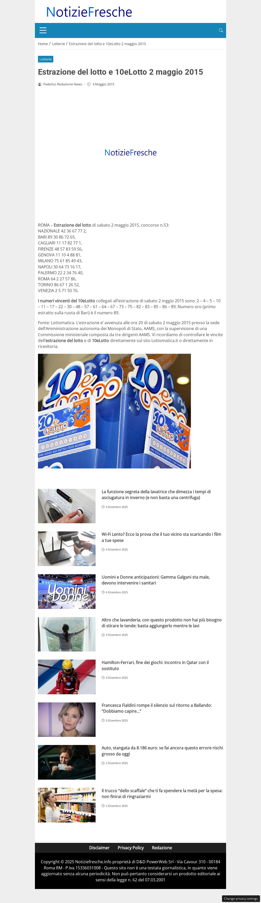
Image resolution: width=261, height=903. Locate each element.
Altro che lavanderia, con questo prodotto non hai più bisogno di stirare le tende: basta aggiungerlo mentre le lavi (162, 623)
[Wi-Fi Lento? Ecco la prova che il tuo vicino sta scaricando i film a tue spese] (67, 548)
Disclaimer (99, 847)
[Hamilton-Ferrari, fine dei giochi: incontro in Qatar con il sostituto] (67, 677)
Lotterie (45, 59)
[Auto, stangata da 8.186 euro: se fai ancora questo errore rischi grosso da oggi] (67, 762)
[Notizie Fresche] (89, 11)
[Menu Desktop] (43, 30)
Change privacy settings (241, 898)
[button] (221, 30)
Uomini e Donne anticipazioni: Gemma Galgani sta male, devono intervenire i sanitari (156, 580)
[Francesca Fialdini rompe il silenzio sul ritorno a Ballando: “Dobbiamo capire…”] (67, 719)
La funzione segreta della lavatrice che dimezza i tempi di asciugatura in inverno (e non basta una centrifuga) (156, 494)
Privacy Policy (131, 847)
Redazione (162, 847)
